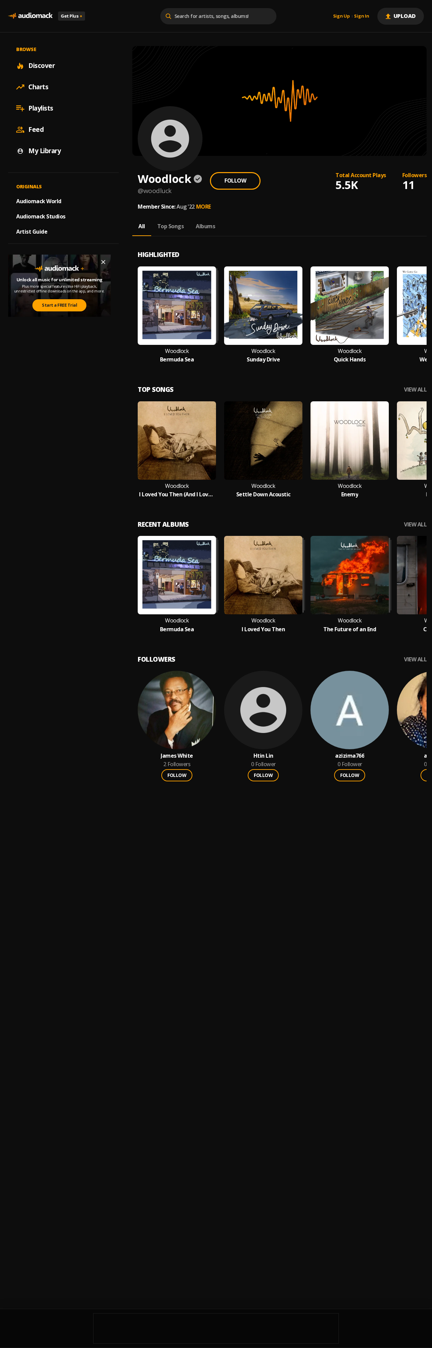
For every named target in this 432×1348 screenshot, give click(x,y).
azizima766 (349, 755)
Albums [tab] (205, 226)
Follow (235, 180)
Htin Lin (263, 755)
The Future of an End (349, 629)
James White (177, 755)
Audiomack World (38, 201)
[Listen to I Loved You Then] (263, 575)
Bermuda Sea (177, 359)
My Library (44, 150)
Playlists (40, 108)
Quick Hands (350, 359)
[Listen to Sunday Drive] (263, 305)
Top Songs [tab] (170, 226)
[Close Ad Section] (103, 262)
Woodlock (177, 351)
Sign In (361, 16)
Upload (405, 16)
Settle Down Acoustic (263, 494)
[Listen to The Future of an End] (349, 575)
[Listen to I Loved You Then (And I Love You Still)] (177, 440)
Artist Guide (31, 231)
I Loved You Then (263, 629)
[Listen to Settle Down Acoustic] (263, 440)
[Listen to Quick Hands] (349, 305)
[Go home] (30, 16)
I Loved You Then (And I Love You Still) (177, 494)
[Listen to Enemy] (349, 440)
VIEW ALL (415, 389)
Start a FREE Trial (59, 305)
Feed (36, 129)
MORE (203, 206)
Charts (38, 86)
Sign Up (341, 16)
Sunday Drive (263, 359)
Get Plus (71, 16)
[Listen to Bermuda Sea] (177, 305)
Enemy (349, 494)
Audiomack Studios (40, 216)
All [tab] (141, 226)
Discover (41, 65)
